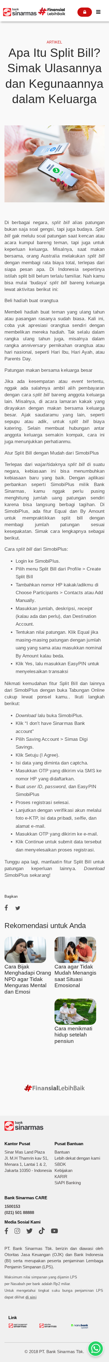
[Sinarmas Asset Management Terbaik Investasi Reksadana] (18, 1327)
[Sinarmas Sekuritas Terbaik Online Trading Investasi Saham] (49, 1327)
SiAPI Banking (67, 1183)
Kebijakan (63, 1170)
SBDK (60, 1164)
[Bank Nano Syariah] (79, 1328)
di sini (31, 1297)
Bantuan (62, 1152)
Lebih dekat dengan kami (77, 1158)
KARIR (60, 1176)
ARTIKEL (54, 42)
